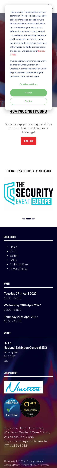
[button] (28, 141)
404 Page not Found (28, 110)
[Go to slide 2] (23, 218)
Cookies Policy (12, 464)
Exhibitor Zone (19, 264)
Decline (28, 101)
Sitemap (44, 464)
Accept (28, 92)
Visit (13, 251)
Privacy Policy (18, 268)
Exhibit (14, 255)
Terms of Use (30, 464)
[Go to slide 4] (33, 218)
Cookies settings (28, 84)
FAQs (13, 260)
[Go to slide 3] (28, 218)
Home (13, 247)
